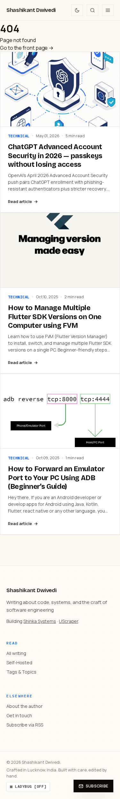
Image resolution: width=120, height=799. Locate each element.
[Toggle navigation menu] (108, 10)
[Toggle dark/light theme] (77, 10)
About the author (24, 706)
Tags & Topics (21, 672)
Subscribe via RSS (24, 725)
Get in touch (19, 715)
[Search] (92, 10)
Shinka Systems (39, 621)
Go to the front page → (26, 47)
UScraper (68, 621)
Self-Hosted (19, 662)
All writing (16, 653)
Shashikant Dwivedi (31, 10)
